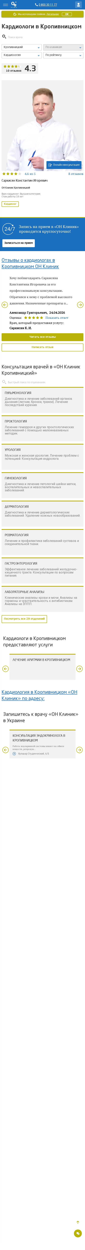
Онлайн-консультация (66, 165)
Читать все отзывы (42, 337)
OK (66, 14)
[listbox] (22, 47)
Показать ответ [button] (56, 317)
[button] (78, 1222)
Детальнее (52, 14)
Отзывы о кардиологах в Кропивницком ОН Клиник (30, 263)
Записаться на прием (18, 243)
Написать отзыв (42, 347)
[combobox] (22, 55)
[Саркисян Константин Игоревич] (42, 144)
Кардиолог (10, 204)
